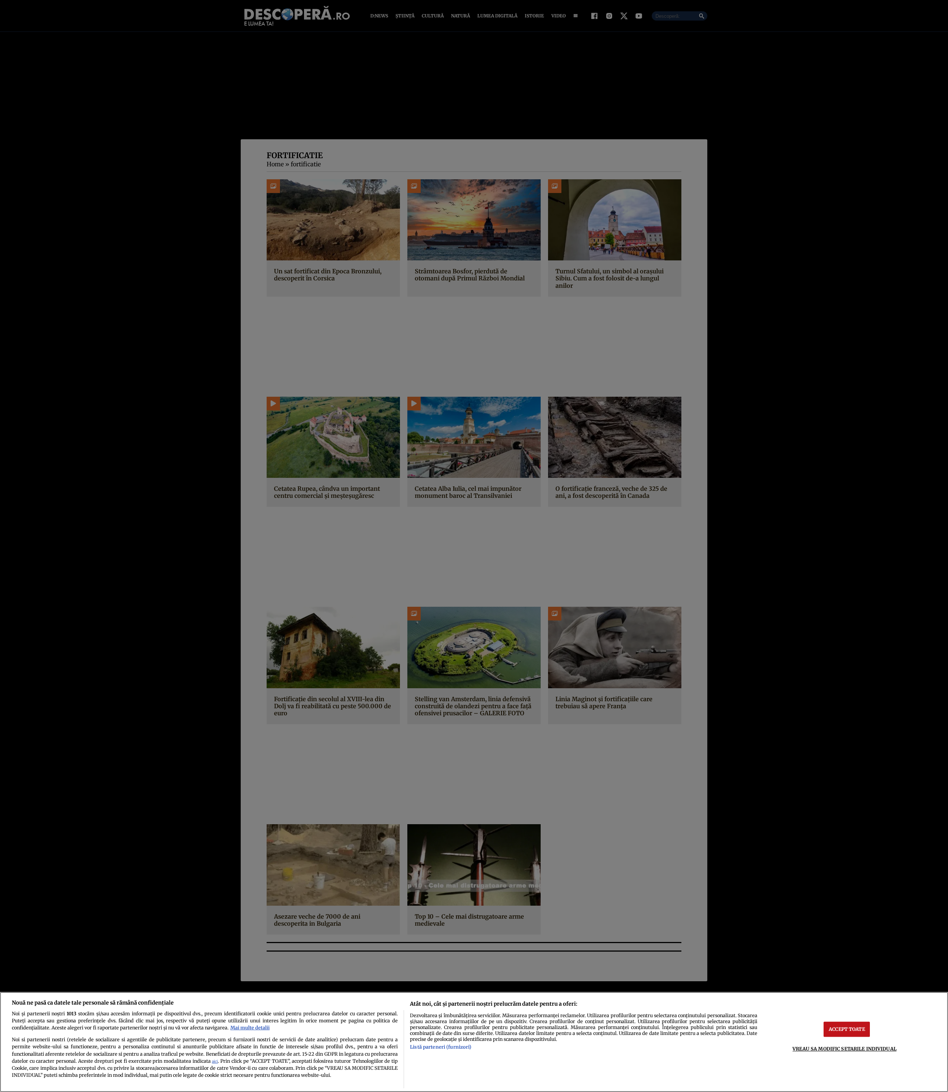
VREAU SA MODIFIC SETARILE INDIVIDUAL (844, 1049)
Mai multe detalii (250, 1028)
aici (215, 1061)
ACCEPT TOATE (847, 1029)
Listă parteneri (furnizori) (440, 1047)
